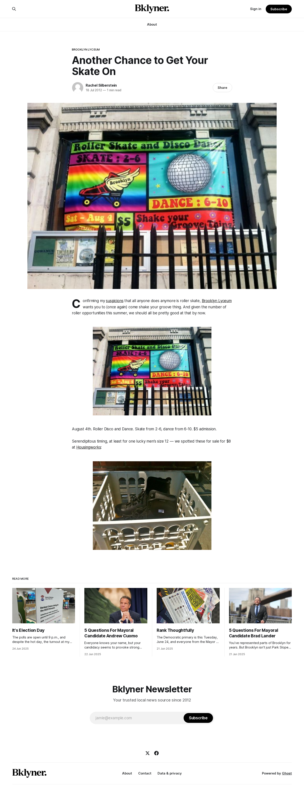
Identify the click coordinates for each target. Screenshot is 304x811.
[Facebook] (156, 753)
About (152, 24)
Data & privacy (170, 773)
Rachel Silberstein (101, 85)
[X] (147, 753)
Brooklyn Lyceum (86, 49)
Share (222, 87)
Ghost (287, 773)
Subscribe (278, 9)
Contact (144, 773)
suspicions (114, 301)
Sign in (255, 9)
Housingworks (88, 447)
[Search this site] (14, 8)
